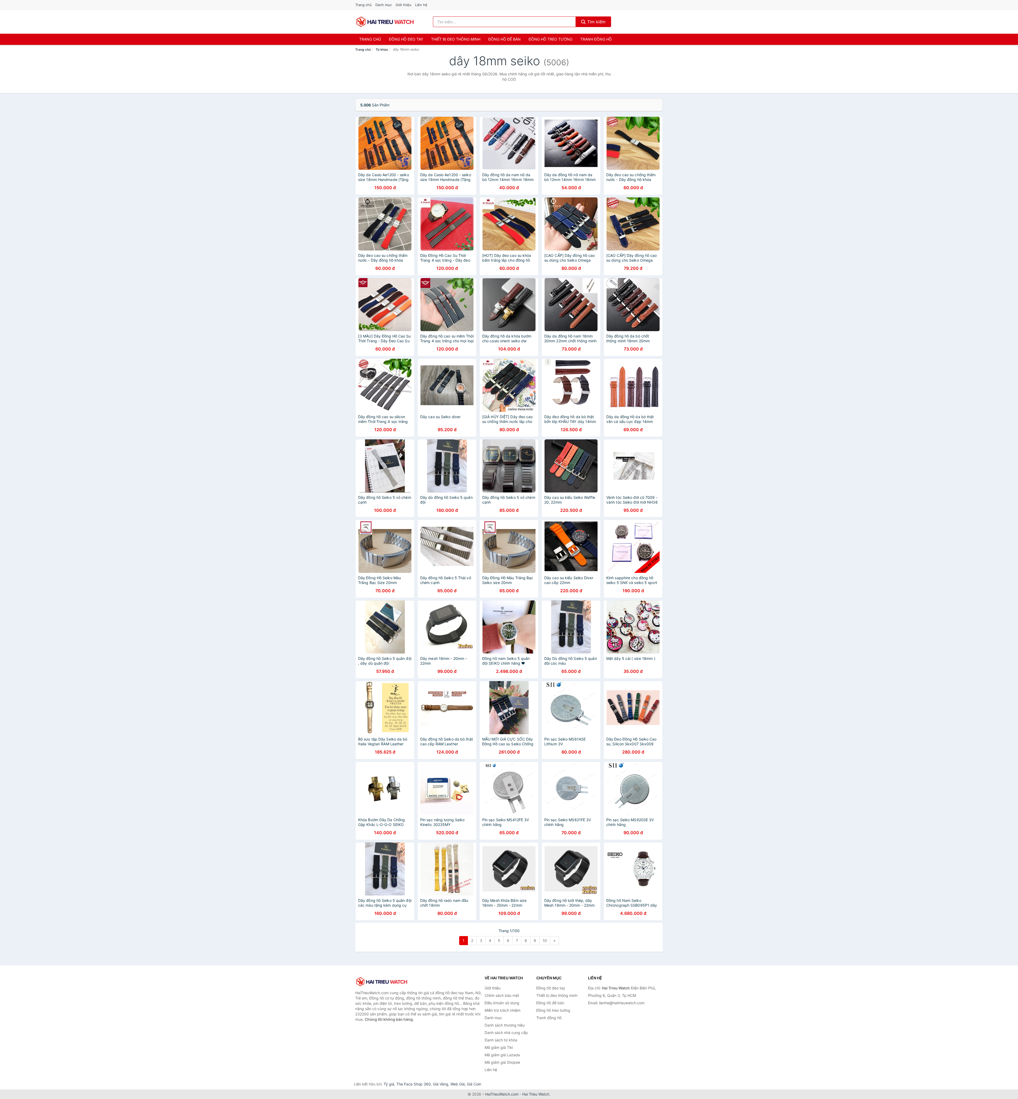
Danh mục (383, 5)
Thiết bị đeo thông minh (455, 39)
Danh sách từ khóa (501, 1040)
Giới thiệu (403, 5)
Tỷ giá (389, 1084)
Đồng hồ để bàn (504, 39)
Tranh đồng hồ (596, 39)
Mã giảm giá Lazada (502, 1055)
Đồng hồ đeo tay (406, 39)
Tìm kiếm (595, 21)
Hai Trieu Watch (535, 1094)
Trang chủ (363, 5)
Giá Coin (474, 1084)
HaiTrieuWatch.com (502, 1094)
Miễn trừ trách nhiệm (502, 1010)
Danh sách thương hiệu (505, 1025)
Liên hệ (421, 5)
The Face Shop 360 (413, 1084)
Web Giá (457, 1084)
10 (545, 940)
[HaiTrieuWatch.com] (385, 21)
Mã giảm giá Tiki (499, 1047)
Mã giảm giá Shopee (502, 1062)
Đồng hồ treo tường (550, 39)
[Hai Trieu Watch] (381, 982)
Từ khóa (382, 49)
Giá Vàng (440, 1084)
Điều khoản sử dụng (502, 1003)
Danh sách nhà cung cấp (506, 1032)
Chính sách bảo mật (502, 995)
